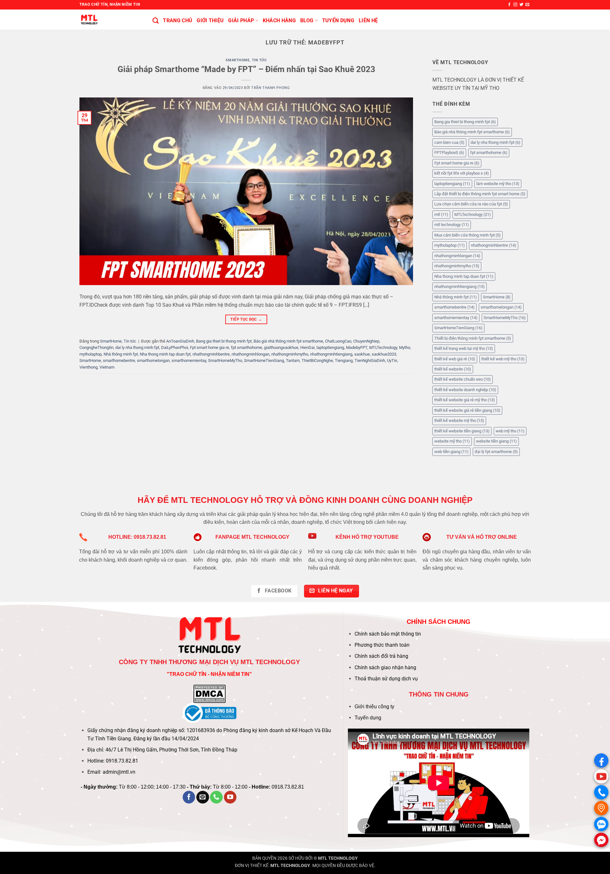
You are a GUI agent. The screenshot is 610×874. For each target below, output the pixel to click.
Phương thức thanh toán (382, 645)
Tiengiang (344, 360)
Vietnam (106, 367)
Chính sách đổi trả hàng (381, 656)
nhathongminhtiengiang (331, 354)
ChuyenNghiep (366, 341)
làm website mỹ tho (497, 183)
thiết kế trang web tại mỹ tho (463, 348)
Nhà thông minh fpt (121, 354)
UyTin (392, 360)
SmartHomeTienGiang (264, 360)
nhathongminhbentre (211, 354)
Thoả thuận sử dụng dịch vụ (386, 679)
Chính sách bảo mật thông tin (388, 634)
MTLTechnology (383, 347)
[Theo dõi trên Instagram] (515, 5)
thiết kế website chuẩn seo (462, 379)
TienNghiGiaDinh (370, 360)
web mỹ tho (510, 431)
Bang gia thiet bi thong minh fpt (224, 341)
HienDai (307, 347)
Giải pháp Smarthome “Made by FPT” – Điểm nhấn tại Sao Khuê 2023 (246, 69)
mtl (441, 214)
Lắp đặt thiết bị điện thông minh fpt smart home (479, 193)
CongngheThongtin (96, 347)
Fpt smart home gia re (209, 347)
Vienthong (88, 367)
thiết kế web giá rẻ (454, 359)
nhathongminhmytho (289, 354)
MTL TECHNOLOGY (338, 858)
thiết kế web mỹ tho (503, 359)
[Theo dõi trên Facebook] (509, 5)
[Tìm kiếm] (155, 20)
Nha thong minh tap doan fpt (165, 354)
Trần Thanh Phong (270, 88)
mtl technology (451, 224)
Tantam (293, 360)
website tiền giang (496, 441)
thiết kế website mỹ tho (459, 420)
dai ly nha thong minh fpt (137, 347)
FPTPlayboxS (449, 152)
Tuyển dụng (368, 717)
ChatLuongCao (338, 341)
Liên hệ (368, 20)
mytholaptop (90, 354)
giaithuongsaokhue (281, 347)
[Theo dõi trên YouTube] (230, 797)
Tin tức (259, 60)
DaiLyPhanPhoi (174, 347)
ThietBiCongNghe (317, 360)
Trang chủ (177, 20)
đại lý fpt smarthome (496, 451)
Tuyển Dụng (338, 20)
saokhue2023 (384, 354)
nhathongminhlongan (250, 354)
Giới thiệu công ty (374, 706)
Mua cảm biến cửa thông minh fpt (467, 235)
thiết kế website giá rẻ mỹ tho (464, 399)
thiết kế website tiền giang (462, 431)
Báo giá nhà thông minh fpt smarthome (288, 341)
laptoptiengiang (330, 347)
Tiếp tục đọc (246, 319)
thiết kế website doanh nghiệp (465, 389)
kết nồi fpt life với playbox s (461, 173)
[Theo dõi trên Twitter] (521, 5)
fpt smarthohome (246, 347)
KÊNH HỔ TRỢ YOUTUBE (367, 537)
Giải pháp (241, 20)
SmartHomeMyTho (225, 360)
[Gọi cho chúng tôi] (216, 797)
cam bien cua (449, 142)
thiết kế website (452, 369)
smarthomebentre (119, 360)
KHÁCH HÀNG (279, 20)
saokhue (362, 354)
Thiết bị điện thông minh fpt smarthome (472, 338)
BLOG (306, 20)
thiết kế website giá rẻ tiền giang (467, 410)
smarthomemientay (189, 360)
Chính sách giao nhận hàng (385, 667)
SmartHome (237, 60)
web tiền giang (451, 451)
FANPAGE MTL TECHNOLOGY (252, 537)
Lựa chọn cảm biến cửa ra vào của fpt (471, 204)
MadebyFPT (356, 347)
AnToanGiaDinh (180, 341)
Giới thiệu (210, 20)
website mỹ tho (452, 441)
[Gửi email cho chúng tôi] (527, 5)
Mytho (404, 347)
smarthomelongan (153, 360)
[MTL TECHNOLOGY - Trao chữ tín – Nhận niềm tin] (111, 20)
